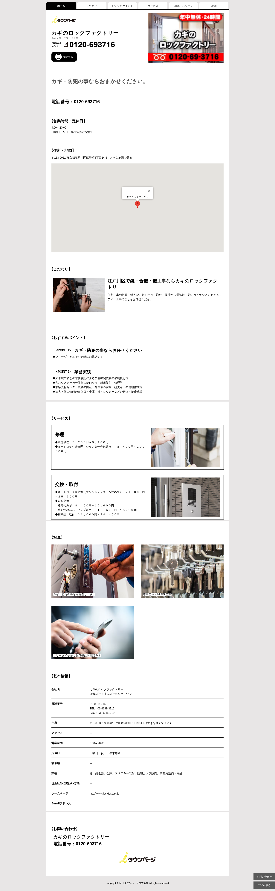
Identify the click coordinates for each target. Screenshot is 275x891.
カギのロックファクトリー (85, 33)
